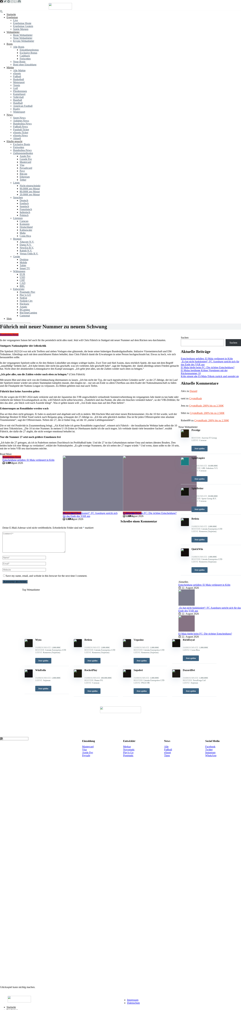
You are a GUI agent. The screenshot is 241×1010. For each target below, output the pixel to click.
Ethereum (25, 176)
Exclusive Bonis (21, 144)
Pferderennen (20, 91)
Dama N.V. (25, 244)
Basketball (18, 79)
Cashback (25, 55)
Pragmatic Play (27, 292)
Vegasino (139, 639)
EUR (22, 274)
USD (22, 277)
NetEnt (23, 297)
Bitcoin (23, 173)
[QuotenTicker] (60, 8)
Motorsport (19, 82)
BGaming (25, 309)
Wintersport (19, 111)
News (10, 114)
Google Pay (26, 159)
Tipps (167, 755)
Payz (22, 170)
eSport (167, 752)
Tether (23, 179)
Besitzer (17, 238)
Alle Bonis (18, 46)
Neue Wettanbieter (22, 38)
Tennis (16, 85)
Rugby (16, 108)
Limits (16, 182)
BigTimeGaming (28, 312)
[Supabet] (127, 676)
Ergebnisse (12, 17)
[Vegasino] (127, 646)
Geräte (16, 256)
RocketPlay (90, 670)
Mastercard (25, 162)
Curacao (24, 221)
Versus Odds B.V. (29, 253)
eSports (17, 73)
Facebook (210, 746)
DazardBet (189, 670)
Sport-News (19, 117)
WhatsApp (210, 755)
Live (15, 20)
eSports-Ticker (20, 132)
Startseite (11, 14)
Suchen (185, 337)
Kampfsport (19, 94)
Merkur (127, 746)
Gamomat (25, 315)
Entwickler (18, 289)
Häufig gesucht (14, 141)
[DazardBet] (176, 676)
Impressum (132, 1000)
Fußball (17, 76)
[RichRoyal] (176, 646)
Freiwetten (25, 58)
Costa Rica (25, 235)
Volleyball (18, 97)
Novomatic (129, 749)
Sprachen (18, 197)
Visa (22, 165)
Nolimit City (26, 300)
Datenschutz (133, 1002)
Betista (88, 639)
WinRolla (40, 670)
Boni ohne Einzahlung (24, 64)
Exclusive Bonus (28, 52)
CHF (22, 280)
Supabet (138, 670)
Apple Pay (25, 156)
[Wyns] (29, 646)
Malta (23, 232)
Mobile (23, 262)
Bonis (10, 43)
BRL (22, 286)
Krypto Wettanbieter (23, 41)
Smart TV (25, 268)
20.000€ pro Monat (30, 194)
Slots (9, 318)
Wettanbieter (13, 32)
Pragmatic (128, 755)
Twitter (209, 749)
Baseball (17, 100)
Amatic (23, 306)
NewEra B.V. (27, 247)
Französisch (26, 209)
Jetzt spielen (43, 661)
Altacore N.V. (27, 241)
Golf (15, 88)
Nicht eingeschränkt (30, 185)
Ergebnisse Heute (22, 23)
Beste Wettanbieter (22, 35)
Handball (18, 103)
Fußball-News (20, 126)
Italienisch (25, 212)
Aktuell (17, 138)
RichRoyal (189, 639)
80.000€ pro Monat (30, 191)
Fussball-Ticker (21, 129)
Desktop (24, 259)
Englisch (24, 203)
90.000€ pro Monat (30, 188)
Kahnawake (26, 230)
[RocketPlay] (78, 676)
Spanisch (24, 206)
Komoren (25, 224)
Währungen (19, 271)
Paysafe (86, 755)
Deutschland (26, 227)
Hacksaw (24, 303)
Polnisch (24, 215)
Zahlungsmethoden (23, 153)
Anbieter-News (21, 120)
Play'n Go (128, 752)
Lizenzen (18, 218)
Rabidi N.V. (26, 250)
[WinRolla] (29, 676)
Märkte (10, 67)
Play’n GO (25, 295)
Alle (166, 746)
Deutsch (24, 200)
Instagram (210, 752)
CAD (22, 283)
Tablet (23, 265)
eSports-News (20, 135)
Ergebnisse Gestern (23, 26)
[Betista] (78, 646)
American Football (22, 106)
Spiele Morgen (20, 29)
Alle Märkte (19, 70)
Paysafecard (26, 168)
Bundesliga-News (22, 123)
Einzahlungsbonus (29, 49)
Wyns (38, 639)
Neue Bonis (19, 61)
